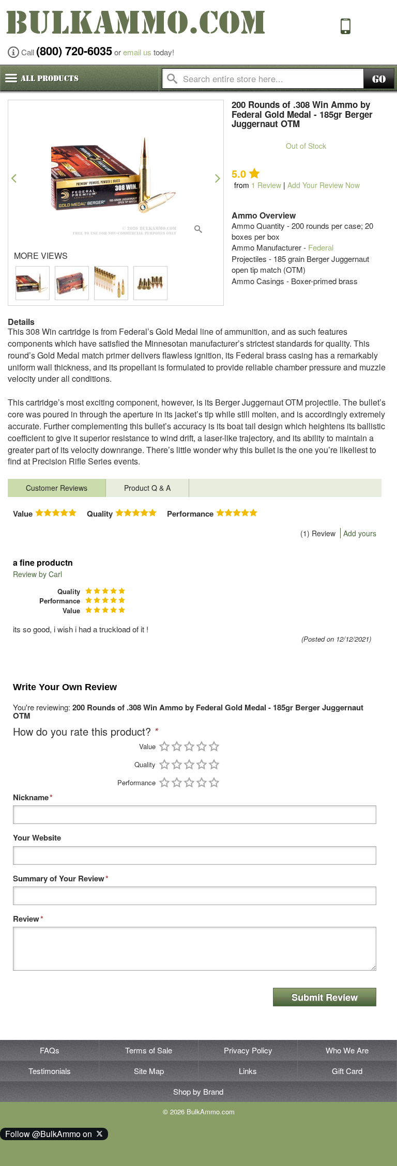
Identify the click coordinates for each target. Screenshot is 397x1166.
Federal (320, 247)
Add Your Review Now (323, 185)
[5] (214, 746)
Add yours (359, 533)
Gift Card (347, 1070)
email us (137, 51)
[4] (201, 746)
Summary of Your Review (58, 878)
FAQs (49, 1050)
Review (266, 185)
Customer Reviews (56, 488)
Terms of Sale (148, 1050)
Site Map (149, 1070)
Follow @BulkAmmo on (50, 1134)
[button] (13, 178)
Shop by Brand (198, 1091)
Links (248, 1070)
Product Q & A (147, 488)
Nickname (31, 797)
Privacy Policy (248, 1050)
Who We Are (347, 1050)
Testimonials (49, 1070)
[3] (189, 746)
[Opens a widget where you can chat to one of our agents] (39, 1148)
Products (50, 78)
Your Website (37, 837)
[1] (164, 746)
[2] (177, 746)
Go (379, 79)
